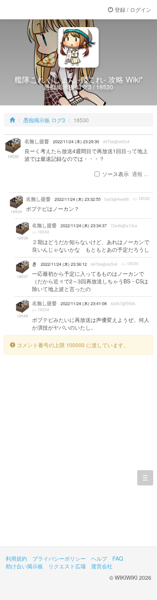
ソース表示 (115, 174)
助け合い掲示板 (24, 566)
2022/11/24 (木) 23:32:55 (77, 199)
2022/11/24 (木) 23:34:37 (84, 225)
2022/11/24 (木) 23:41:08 (84, 303)
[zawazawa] (36, 9)
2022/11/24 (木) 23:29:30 (76, 141)
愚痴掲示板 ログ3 (44, 120)
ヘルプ (99, 558)
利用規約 (16, 558)
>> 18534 (40, 232)
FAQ (117, 558)
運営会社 (101, 566)
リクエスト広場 (67, 566)
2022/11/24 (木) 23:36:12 (64, 264)
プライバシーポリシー (59, 558)
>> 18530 (141, 198)
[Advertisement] (78, 456)
